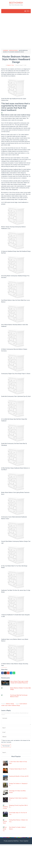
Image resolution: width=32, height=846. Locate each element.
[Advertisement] (16, 31)
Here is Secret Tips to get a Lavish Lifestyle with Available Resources (19, 682)
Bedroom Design (10, 703)
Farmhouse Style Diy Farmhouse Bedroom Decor (18, 695)
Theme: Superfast (24, 841)
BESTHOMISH (16, 2)
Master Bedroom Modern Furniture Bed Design (20, 688)
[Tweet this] (5, 673)
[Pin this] (8, 673)
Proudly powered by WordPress (11, 841)
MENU (28, 11)
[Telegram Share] (11, 673)
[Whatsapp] (14, 673)
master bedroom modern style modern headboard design (14, 704)
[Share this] (2, 673)
